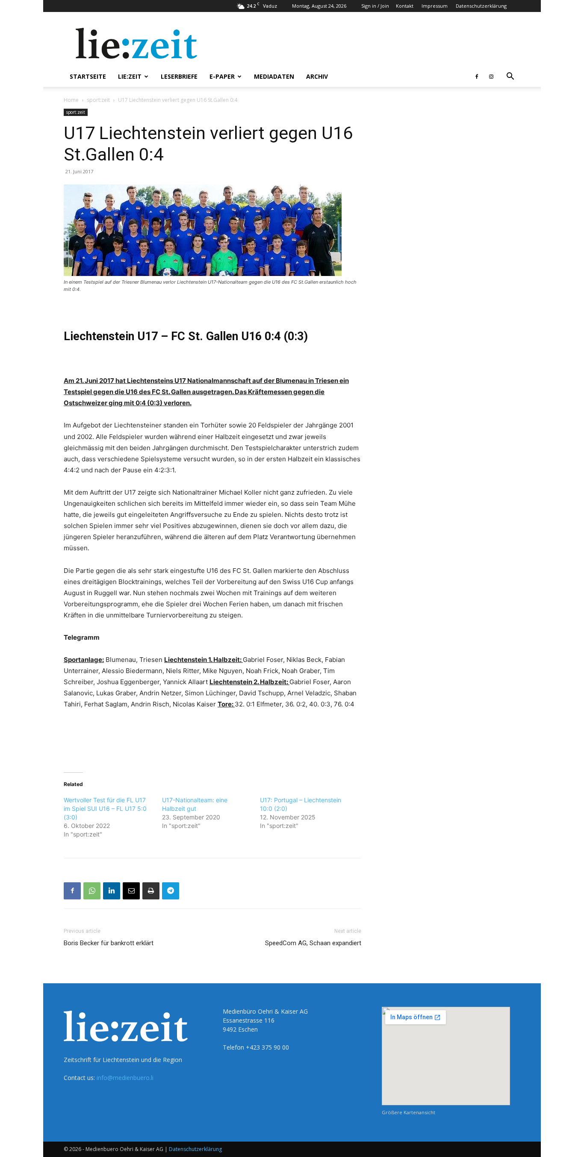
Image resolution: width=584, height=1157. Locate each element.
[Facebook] (476, 76)
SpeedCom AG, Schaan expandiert (313, 943)
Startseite (88, 76)
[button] (510, 77)
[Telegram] (170, 890)
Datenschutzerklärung (481, 6)
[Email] (131, 890)
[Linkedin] (111, 890)
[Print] (150, 890)
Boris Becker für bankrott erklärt (108, 943)
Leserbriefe (179, 76)
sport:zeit (98, 100)
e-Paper (222, 76)
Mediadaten (274, 76)
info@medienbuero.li (125, 1078)
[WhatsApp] (91, 890)
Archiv (317, 76)
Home (71, 100)
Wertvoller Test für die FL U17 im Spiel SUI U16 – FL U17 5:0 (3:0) (105, 808)
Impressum (435, 6)
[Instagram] (491, 76)
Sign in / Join (375, 6)
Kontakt (404, 6)
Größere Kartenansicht (408, 1112)
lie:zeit (130, 76)
